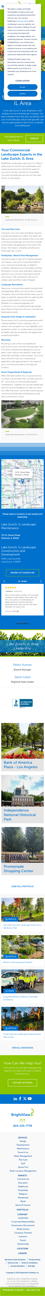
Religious (23, 1194)
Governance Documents (23, 1225)
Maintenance (23, 1148)
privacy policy (23, 21)
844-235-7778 (22, 1125)
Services (22, 1138)
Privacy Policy (34, 1260)
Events (23, 1240)
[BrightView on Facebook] (20, 1099)
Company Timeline (23, 1233)
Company (23, 1214)
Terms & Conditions (29, 1263)
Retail (23, 1201)
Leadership (23, 1218)
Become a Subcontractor (15, 1260)
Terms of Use (13, 1263)
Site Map (31, 1266)
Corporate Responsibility (23, 1221)
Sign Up (34, 138)
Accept (22, 87)
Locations (22, 1248)
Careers (22, 1253)
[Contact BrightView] (22, 1121)
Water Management (23, 1156)
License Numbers (17, 1266)
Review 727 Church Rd (22, 573)
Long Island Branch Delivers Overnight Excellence (20, 998)
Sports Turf (23, 1167)
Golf (23, 1163)
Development (23, 1145)
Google (40, 507)
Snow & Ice (23, 1152)
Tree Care (23, 1160)
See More (22, 741)
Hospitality (23, 1190)
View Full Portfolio (23, 887)
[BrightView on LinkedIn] (16, 1099)
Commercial (23, 1179)
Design (23, 1141)
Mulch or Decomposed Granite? (17, 962)
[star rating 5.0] (22, 588)
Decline (23, 93)
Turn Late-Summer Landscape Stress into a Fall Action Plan (22, 926)
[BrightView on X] (25, 1099)
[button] (22, 481)
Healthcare (23, 1186)
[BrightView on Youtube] (30, 1099)
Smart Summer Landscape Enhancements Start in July (22, 1035)
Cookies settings (22, 80)
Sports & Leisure (23, 1205)
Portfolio (22, 1210)
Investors (23, 1236)
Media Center (23, 1229)
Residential (23, 1197)
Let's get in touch (22, 1083)
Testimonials (23, 1244)
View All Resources (22, 1048)
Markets (22, 1175)
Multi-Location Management (23, 1171)
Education (23, 1183)
